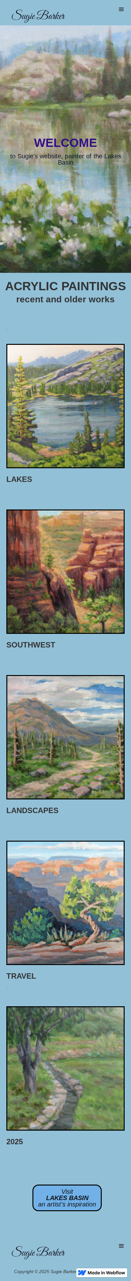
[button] (121, 9)
